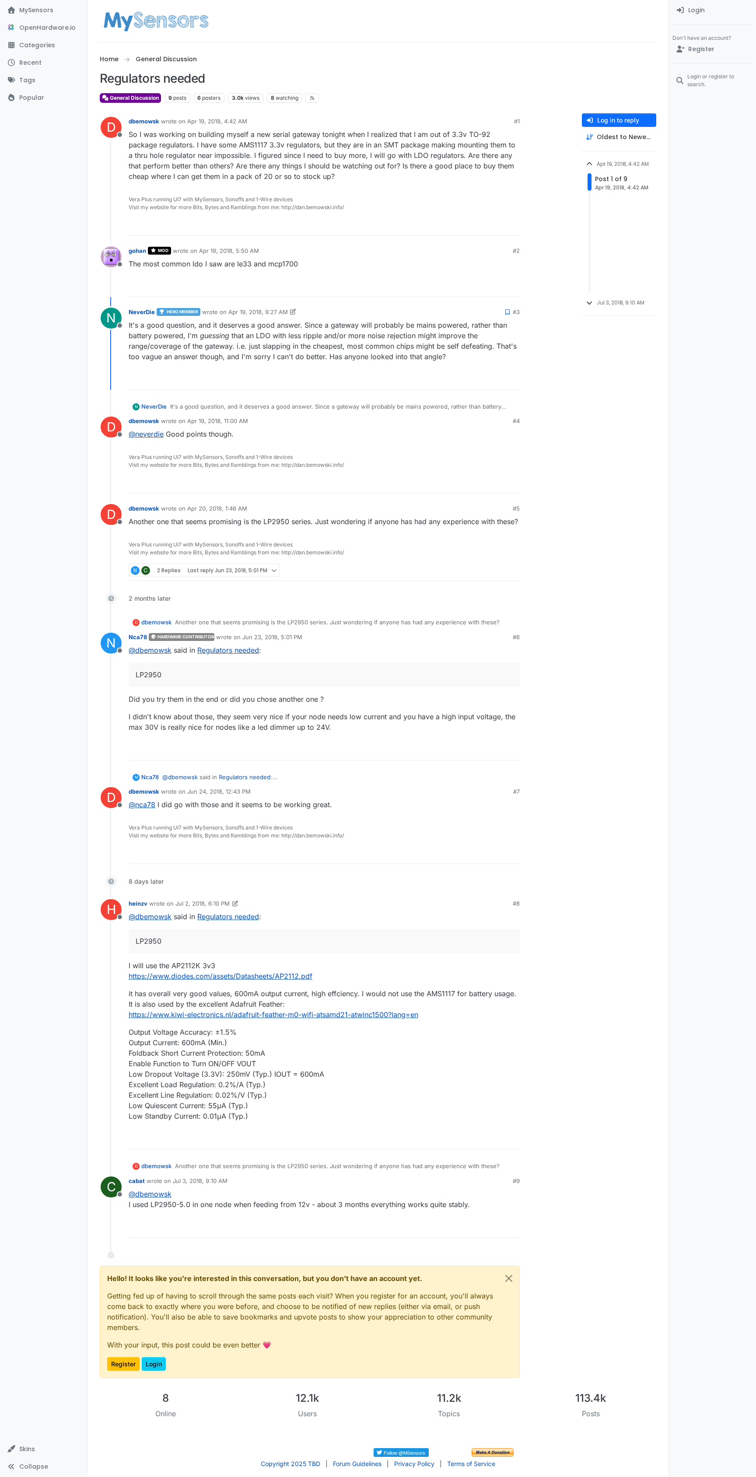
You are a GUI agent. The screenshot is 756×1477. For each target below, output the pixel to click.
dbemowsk (144, 121)
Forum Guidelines (357, 1463)
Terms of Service (471, 1463)
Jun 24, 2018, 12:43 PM (219, 791)
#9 (516, 1180)
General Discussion (133, 97)
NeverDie (142, 311)
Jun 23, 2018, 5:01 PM (272, 637)
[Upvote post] (479, 225)
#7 (516, 791)
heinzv (138, 903)
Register (123, 1364)
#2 (516, 250)
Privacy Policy (414, 1463)
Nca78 (138, 637)
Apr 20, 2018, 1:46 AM (217, 508)
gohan (137, 250)
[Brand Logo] (156, 21)
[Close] (508, 1278)
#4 (516, 420)
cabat (137, 1180)
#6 (516, 637)
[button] (44, 1449)
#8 (516, 903)
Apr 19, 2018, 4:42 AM (217, 121)
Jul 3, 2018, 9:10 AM (200, 1180)
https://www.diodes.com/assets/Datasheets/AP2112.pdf (220, 976)
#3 (516, 311)
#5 (516, 508)
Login (154, 1364)
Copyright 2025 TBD (290, 1463)
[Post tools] (512, 225)
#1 (517, 121)
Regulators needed (228, 650)
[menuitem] (712, 11)
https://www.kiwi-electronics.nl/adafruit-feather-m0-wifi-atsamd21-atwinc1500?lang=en (273, 1014)
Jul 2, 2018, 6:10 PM (202, 903)
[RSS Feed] (312, 98)
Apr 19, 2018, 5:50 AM (229, 250)
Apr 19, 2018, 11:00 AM (217, 420)
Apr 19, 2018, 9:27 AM (258, 311)
